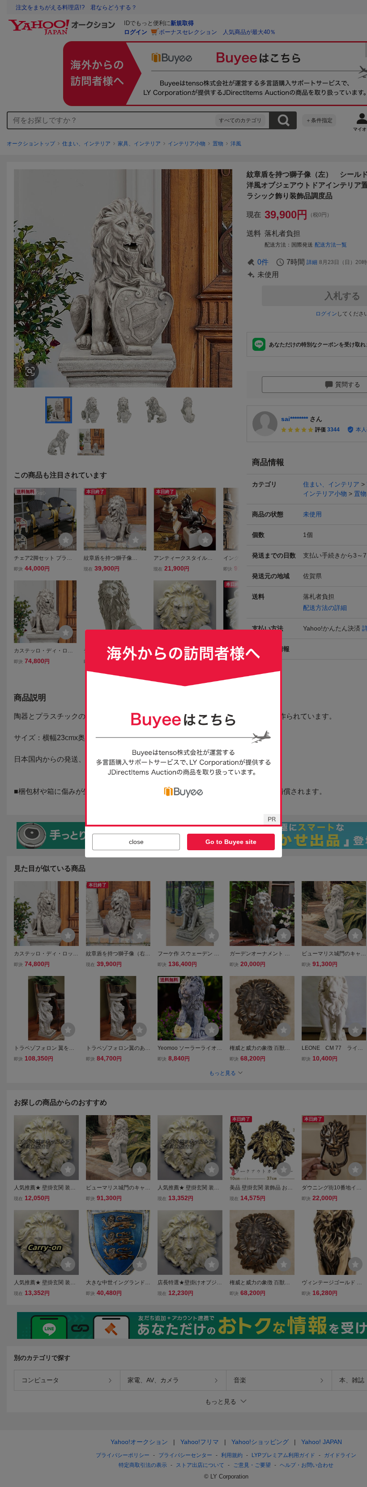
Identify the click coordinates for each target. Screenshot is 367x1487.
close (136, 841)
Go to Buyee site (230, 841)
